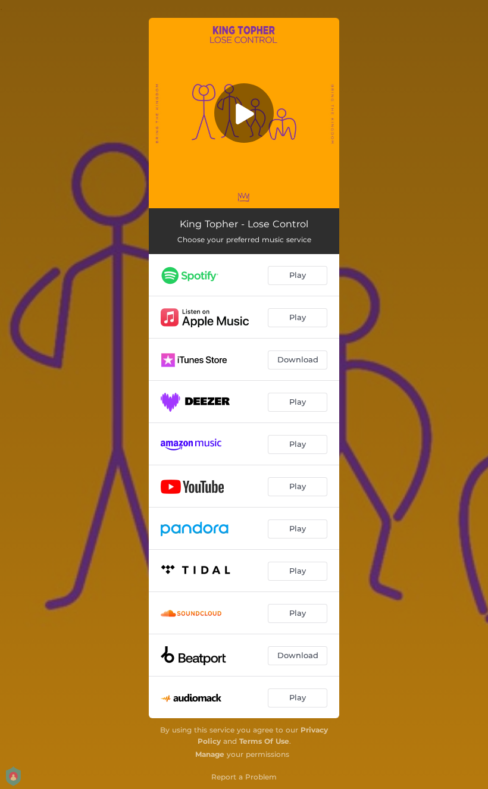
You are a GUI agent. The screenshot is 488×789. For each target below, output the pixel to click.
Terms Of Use (264, 741)
